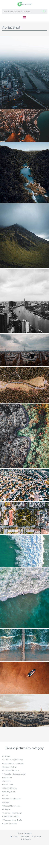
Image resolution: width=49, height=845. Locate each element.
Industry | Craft (9, 792)
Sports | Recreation (11, 816)
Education (7, 778)
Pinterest (37, 836)
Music (5, 795)
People (6, 802)
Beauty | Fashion (10, 767)
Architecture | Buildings (13, 760)
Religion (6, 809)
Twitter (15, 836)
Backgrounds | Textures (13, 763)
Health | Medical (10, 788)
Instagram (27, 839)
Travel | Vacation (10, 824)
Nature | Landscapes (12, 799)
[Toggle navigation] (24, 17)
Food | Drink (8, 785)
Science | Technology (12, 813)
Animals (6, 756)
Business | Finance (11, 770)
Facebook (25, 836)
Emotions (7, 781)
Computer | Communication (14, 774)
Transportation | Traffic (12, 820)
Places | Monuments (11, 806)
